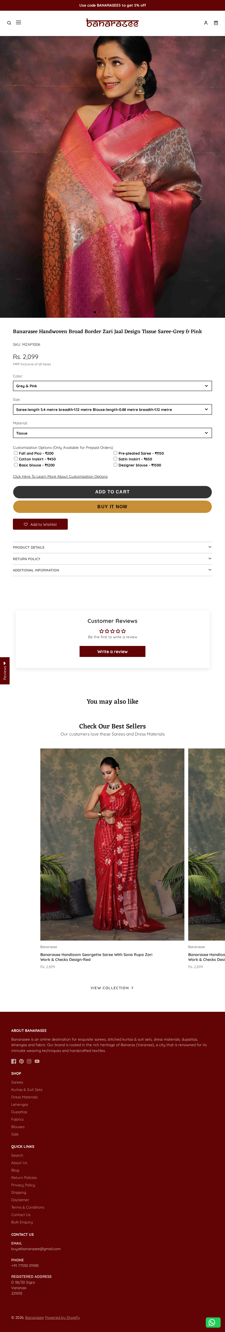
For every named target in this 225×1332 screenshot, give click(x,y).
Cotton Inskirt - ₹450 (37, 459)
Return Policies (24, 1177)
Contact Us (20, 1214)
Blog (15, 1170)
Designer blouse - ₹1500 (140, 465)
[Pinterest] (21, 1061)
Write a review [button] (112, 651)
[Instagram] (29, 1061)
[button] (95, 312)
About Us (19, 1162)
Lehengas (19, 1104)
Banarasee (34, 1317)
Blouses (17, 1126)
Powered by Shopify (62, 1317)
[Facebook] (13, 1061)
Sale (15, 1134)
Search (17, 1155)
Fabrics (17, 1119)
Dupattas (19, 1111)
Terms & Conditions (27, 1207)
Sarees (17, 1082)
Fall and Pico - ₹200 (36, 453)
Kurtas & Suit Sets (26, 1089)
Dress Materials (24, 1097)
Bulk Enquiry (22, 1222)
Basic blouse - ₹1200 (37, 465)
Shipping (18, 1192)
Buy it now (112, 506)
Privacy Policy (23, 1184)
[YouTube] (37, 1061)
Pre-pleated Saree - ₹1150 (141, 453)
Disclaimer (20, 1199)
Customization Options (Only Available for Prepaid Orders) (63, 447)
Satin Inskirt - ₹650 (135, 459)
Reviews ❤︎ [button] (4, 671)
